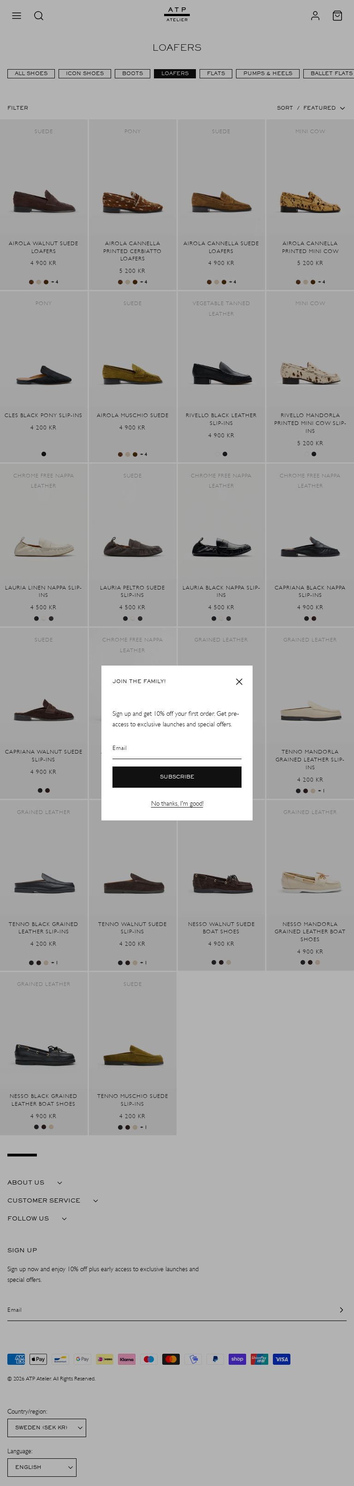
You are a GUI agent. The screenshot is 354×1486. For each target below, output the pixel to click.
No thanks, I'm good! (177, 804)
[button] (239, 682)
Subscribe (177, 777)
